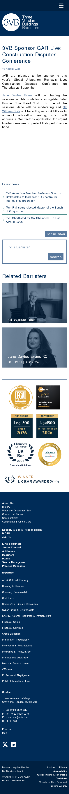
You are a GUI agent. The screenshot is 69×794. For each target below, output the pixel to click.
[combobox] (34, 246)
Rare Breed (56, 782)
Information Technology (15, 639)
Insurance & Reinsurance (16, 651)
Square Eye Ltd (58, 785)
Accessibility (60, 770)
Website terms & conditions (52, 774)
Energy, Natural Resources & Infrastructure (26, 615)
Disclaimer (61, 778)
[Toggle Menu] (61, 5)
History (6, 506)
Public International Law (16, 681)
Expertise (8, 572)
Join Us (7, 537)
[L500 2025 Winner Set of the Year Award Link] (48, 407)
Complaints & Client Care (16, 521)
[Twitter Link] (5, 744)
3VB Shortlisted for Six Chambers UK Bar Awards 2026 (33, 219)
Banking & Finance (13, 586)
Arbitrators (8, 551)
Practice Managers (13, 566)
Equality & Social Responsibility (22, 529)
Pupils (6, 558)
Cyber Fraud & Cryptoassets (18, 610)
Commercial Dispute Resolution (20, 604)
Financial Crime (11, 622)
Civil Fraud (8, 598)
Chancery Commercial (14, 592)
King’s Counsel (11, 543)
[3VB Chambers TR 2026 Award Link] (20, 464)
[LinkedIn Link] (13, 744)
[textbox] (33, 247)
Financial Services (12, 627)
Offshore (7, 669)
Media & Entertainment (15, 663)
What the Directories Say (16, 510)
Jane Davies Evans (17, 95)
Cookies (51, 767)
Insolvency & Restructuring (17, 645)
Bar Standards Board (12, 770)
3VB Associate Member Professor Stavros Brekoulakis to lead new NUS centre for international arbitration (33, 196)
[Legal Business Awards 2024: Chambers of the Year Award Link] (21, 407)
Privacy (63, 767)
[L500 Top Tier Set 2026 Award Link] (47, 436)
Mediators (8, 554)
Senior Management (14, 562)
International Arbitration (15, 657)
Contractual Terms (12, 514)
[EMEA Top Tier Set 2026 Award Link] (22, 436)
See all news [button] (56, 234)
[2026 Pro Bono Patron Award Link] (50, 464)
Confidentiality (10, 518)
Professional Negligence (16, 675)
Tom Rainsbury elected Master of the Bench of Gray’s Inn (34, 209)
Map (4, 733)
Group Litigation (11, 633)
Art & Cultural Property (15, 580)
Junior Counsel (11, 547)
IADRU (6, 533)
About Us (7, 503)
